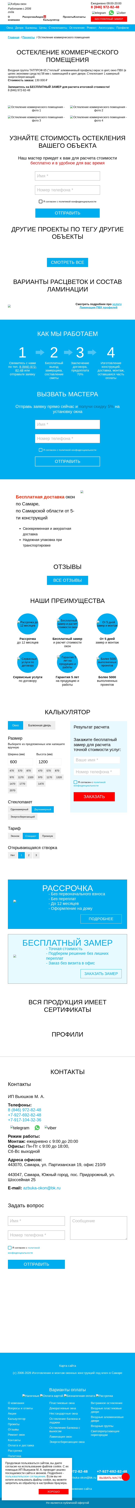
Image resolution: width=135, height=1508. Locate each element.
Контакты (80, 16)
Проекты (68, 16)
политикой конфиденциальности (77, 201)
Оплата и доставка (21, 1445)
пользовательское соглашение (25, 1476)
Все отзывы (67, 580)
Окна (10, 27)
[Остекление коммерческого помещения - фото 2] (98, 110)
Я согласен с (69, 201)
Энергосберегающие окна (67, 1442)
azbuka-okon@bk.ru (41, 1188)
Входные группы (102, 1426)
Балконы (31, 27)
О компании (14, 18)
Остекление (77, 27)
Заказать (94, 796)
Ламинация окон (60, 1436)
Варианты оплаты (67, 1389)
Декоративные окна (62, 1408)
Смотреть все (67, 262)
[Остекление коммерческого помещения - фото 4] (98, 120)
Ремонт (92, 27)
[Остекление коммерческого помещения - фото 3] (36, 120)
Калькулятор (51, 19)
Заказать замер (101, 973)
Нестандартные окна (63, 1413)
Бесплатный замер (109, 19)
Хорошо (53, 1491)
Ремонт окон (16, 1434)
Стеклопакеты (58, 27)
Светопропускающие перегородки (105, 1433)
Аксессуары (106, 27)
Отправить (67, 213)
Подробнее (101, 919)
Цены (43, 27)
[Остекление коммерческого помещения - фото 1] (36, 110)
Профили (122, 27)
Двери (19, 27)
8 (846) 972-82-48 (105, 7)
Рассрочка (29, 16)
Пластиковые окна (62, 1403)
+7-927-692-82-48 (24, 1115)
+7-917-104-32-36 (24, 1119)
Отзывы (13, 1429)
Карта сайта (67, 1365)
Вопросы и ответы (20, 1408)
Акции (39, 16)
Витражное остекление (106, 1403)
